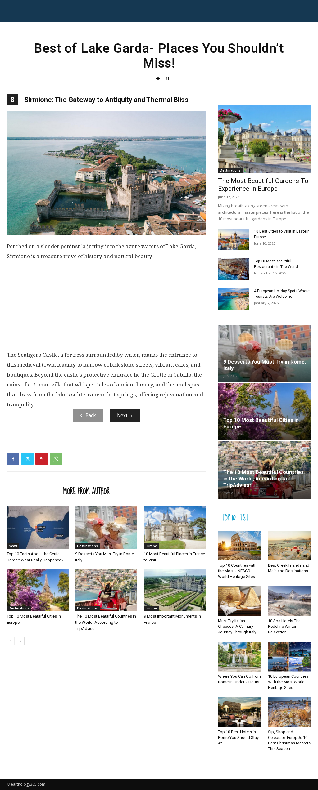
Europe (151, 546)
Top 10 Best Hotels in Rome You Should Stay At (238, 737)
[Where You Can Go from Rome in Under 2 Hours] (239, 657)
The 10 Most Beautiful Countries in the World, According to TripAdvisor (105, 622)
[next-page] (21, 641)
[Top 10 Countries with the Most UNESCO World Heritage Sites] (239, 545)
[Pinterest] (41, 459)
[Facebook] (13, 459)
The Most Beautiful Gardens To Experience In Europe (263, 184)
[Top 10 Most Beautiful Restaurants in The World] (233, 269)
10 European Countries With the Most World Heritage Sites (288, 682)
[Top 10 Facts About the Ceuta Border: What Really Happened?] (38, 527)
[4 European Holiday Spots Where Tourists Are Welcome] (233, 299)
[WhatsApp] (56, 459)
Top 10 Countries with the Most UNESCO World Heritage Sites (237, 571)
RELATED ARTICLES (33, 491)
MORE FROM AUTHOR (86, 491)
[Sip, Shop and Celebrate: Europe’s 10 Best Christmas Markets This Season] (289, 712)
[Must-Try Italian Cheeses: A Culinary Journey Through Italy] (239, 601)
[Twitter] (27, 459)
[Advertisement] (106, 308)
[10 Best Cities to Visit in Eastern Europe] (233, 239)
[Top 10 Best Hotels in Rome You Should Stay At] (239, 712)
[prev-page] (11, 641)
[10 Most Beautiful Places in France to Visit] (175, 527)
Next (122, 415)
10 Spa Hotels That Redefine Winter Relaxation (285, 626)
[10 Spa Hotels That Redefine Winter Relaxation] (289, 601)
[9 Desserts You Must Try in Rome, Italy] (106, 527)
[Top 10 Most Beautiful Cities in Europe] (38, 590)
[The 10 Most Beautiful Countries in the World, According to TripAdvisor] (106, 590)
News (13, 546)
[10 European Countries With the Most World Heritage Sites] (289, 657)
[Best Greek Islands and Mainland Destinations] (289, 545)
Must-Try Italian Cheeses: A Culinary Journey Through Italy (237, 626)
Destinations (87, 546)
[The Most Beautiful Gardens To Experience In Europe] (264, 139)
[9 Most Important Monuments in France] (175, 590)
